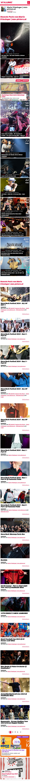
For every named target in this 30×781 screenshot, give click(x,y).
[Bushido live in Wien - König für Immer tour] (15, 551)
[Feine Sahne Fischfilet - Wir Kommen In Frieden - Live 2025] (15, 119)
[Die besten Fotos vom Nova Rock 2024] (15, 246)
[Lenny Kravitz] (15, 168)
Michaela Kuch (16, 233)
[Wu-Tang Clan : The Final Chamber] (15, 40)
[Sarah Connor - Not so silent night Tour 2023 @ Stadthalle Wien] (15, 577)
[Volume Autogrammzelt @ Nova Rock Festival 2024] (15, 207)
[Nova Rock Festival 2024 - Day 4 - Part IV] (15, 325)
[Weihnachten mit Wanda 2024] (15, 148)
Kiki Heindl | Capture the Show (11, 211)
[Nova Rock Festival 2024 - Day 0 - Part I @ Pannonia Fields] (15, 496)
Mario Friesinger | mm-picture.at (12, 53)
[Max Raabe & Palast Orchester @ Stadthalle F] (15, 657)
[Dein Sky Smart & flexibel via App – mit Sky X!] (15, 746)
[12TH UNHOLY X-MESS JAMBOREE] (15, 604)
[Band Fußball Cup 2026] (15, 768)
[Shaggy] (15, 68)
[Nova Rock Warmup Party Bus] (15, 525)
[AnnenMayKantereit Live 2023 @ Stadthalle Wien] (15, 685)
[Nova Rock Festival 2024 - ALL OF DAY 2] (15, 380)
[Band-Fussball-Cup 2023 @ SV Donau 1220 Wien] (15, 630)
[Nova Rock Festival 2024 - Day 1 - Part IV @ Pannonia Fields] (15, 468)
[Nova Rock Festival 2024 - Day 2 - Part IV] (15, 441)
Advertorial (25, 80)
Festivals (19, 80)
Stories (19, 736)
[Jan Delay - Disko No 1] (15, 187)
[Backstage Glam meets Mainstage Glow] (15, 89)
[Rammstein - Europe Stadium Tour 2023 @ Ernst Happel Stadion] (15, 712)
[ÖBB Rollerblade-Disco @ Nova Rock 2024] (15, 227)
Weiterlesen (25, 314)
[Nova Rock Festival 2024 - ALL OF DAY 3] (15, 294)
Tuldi (23, 233)
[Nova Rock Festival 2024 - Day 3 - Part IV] (15, 352)
